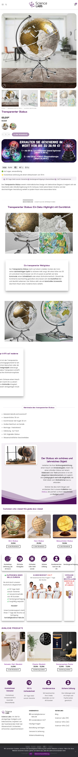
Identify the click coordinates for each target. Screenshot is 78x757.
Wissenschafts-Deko (15, 108)
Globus (44, 492)
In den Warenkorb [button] (13, 546)
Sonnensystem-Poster (64, 664)
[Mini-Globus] (13, 526)
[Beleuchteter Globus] (64, 526)
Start (3, 108)
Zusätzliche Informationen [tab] (45, 202)
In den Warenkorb (20, 134)
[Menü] (3, 4)
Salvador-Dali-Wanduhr (13, 664)
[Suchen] (6, 4)
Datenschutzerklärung (42, 754)
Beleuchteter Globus (65, 541)
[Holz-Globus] (39, 526)
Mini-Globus (13, 541)
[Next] (72, 50)
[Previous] (5, 50)
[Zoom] (4, 86)
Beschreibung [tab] (28, 202)
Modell (4, 121)
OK (31, 754)
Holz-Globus (39, 541)
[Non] (75, 752)
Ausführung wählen (39, 669)
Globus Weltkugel (30, 108)
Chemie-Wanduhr (39, 664)
